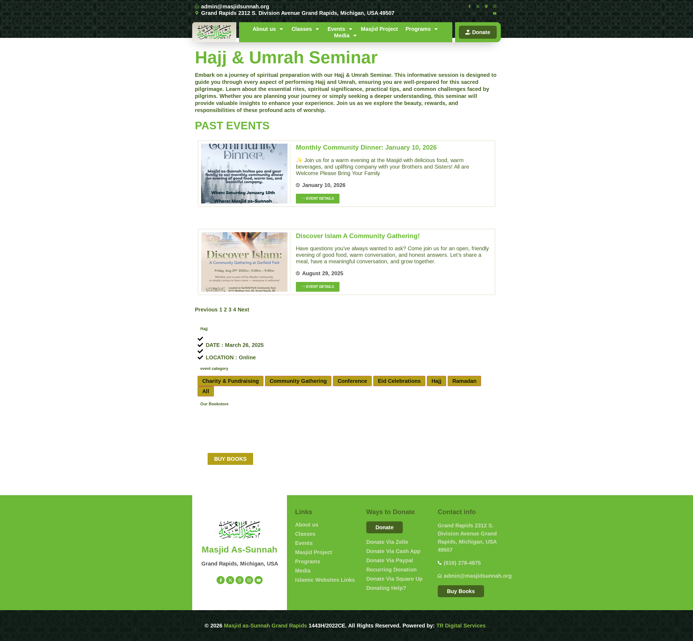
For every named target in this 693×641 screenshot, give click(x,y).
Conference (352, 381)
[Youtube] (494, 13)
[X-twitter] (477, 6)
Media (341, 35)
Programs (418, 29)
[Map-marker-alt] (486, 6)
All (205, 391)
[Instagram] (494, 6)
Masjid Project (379, 29)
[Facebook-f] (469, 6)
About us (264, 29)
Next (243, 310)
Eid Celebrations (399, 381)
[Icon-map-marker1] (240, 580)
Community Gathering (298, 381)
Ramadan (464, 381)
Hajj (437, 381)
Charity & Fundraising (230, 381)
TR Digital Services (461, 626)
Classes (302, 29)
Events (336, 29)
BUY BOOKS (230, 459)
